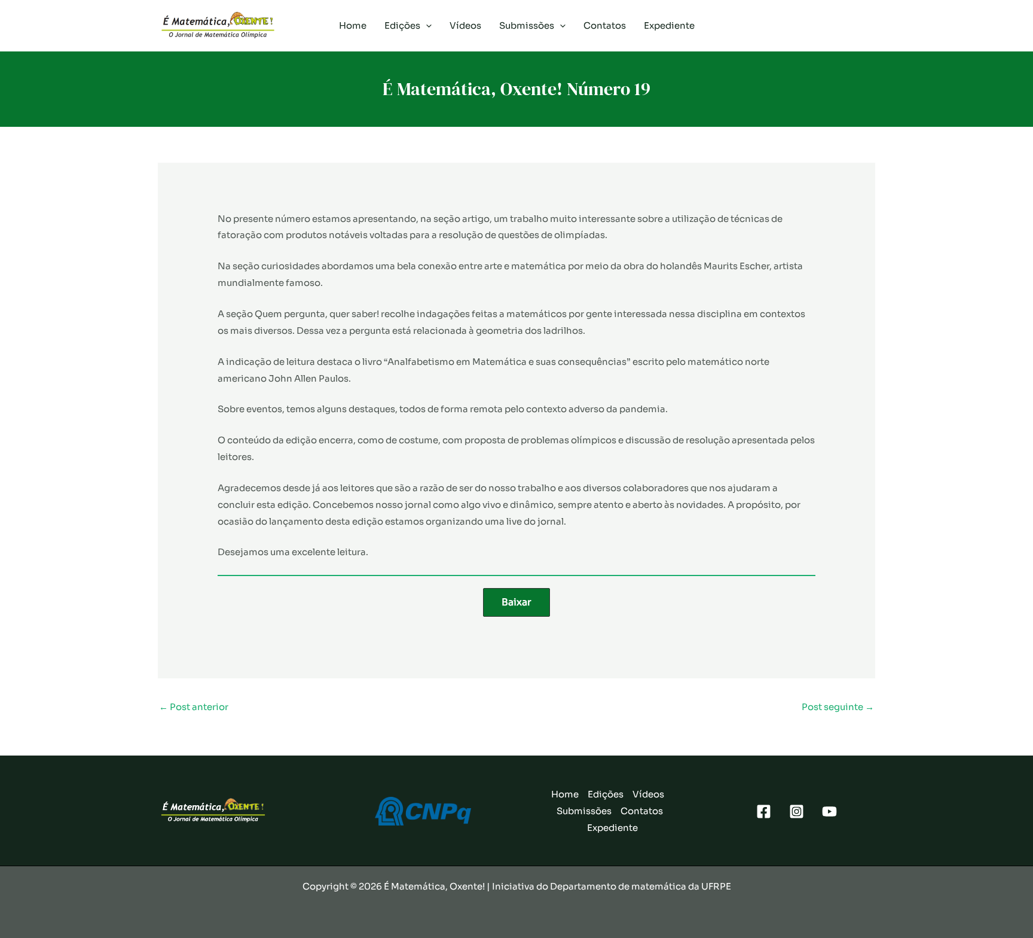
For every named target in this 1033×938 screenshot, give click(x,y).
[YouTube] (829, 811)
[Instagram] (796, 811)
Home (352, 25)
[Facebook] (763, 811)
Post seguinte (838, 706)
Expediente (669, 25)
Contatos (604, 25)
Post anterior (193, 706)
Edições (402, 25)
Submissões (526, 25)
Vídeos (465, 25)
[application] (426, 26)
